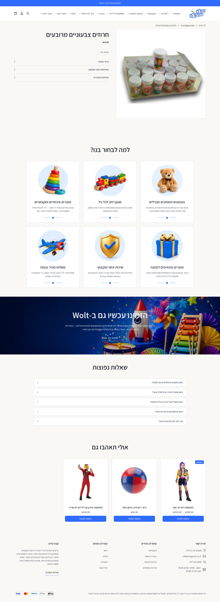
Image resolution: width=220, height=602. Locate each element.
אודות (105, 556)
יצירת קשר (103, 567)
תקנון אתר (152, 550)
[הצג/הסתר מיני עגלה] (15, 13)
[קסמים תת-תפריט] (172, 13)
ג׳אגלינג (164, 13)
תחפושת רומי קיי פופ (183, 507)
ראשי (106, 550)
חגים (73, 13)
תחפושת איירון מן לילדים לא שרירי (86, 507)
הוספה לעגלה (183, 518)
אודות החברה (52, 572)
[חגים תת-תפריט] (70, 13)
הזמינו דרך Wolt (110, 337)
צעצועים (152, 13)
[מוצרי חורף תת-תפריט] (40, 13)
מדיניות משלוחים (150, 567)
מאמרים (104, 562)
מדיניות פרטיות (150, 562)
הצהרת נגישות (151, 556)
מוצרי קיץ (61, 13)
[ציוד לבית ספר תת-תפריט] (79, 13)
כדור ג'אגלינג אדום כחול (134, 507)
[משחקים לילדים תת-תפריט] (108, 13)
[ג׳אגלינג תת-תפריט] (160, 13)
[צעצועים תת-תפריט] (147, 13)
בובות (101, 13)
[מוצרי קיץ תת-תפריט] (56, 13)
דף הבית (202, 25)
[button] (202, 32)
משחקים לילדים (117, 13)
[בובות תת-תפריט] (98, 13)
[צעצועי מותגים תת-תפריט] (128, 13)
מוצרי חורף (47, 13)
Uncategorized (187, 25)
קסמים (177, 13)
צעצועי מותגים (136, 13)
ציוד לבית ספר (87, 13)
